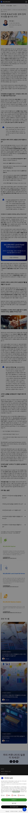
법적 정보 (20, 811)
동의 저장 (14, 803)
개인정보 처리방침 (16, 791)
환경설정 (7, 811)
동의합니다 (14, 799)
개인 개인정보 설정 (14, 806)
